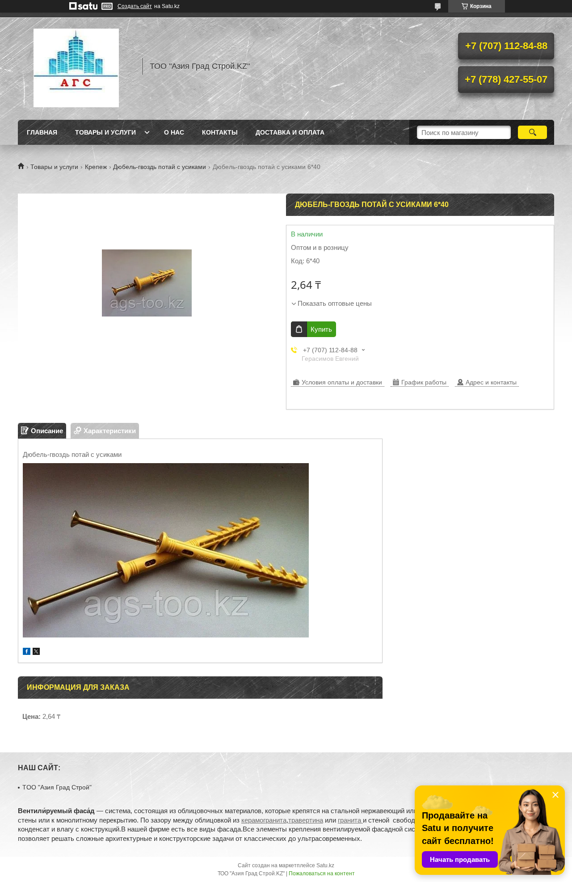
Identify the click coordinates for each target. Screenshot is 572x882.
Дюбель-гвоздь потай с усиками (159, 166)
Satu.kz (325, 865)
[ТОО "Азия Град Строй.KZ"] (76, 66)
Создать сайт (135, 6)
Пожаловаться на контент (322, 873)
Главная (42, 132)
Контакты (220, 132)
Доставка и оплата (290, 132)
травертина (305, 820)
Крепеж (96, 166)
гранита (350, 820)
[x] (36, 652)
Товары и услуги (105, 132)
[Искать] (532, 132)
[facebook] (26, 652)
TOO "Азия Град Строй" (57, 787)
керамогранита (263, 820)
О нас (174, 132)
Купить (321, 329)
